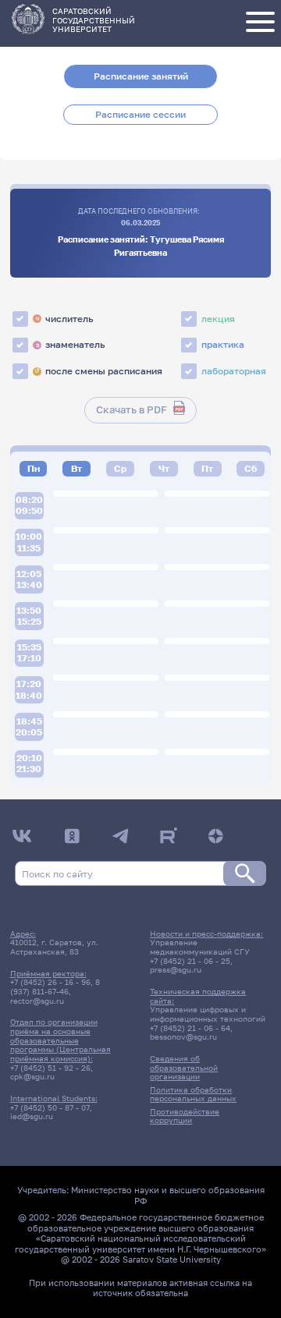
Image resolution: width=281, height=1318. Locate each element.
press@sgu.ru (175, 969)
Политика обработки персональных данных (193, 1094)
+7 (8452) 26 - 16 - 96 (50, 982)
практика (222, 344)
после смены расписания (98, 371)
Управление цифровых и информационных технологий (207, 1013)
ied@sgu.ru (31, 1116)
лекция (218, 318)
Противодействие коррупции (184, 1116)
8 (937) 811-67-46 (55, 986)
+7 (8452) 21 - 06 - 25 (190, 960)
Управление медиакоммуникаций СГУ (200, 946)
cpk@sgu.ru (32, 1076)
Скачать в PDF (131, 410)
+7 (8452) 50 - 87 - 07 (50, 1107)
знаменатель (70, 344)
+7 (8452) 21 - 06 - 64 (190, 1028)
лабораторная (233, 371)
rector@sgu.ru (37, 1000)
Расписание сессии (140, 114)
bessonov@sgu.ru (183, 1036)
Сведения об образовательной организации (184, 1067)
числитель (64, 318)
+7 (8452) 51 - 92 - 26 (50, 1067)
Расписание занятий (141, 76)
